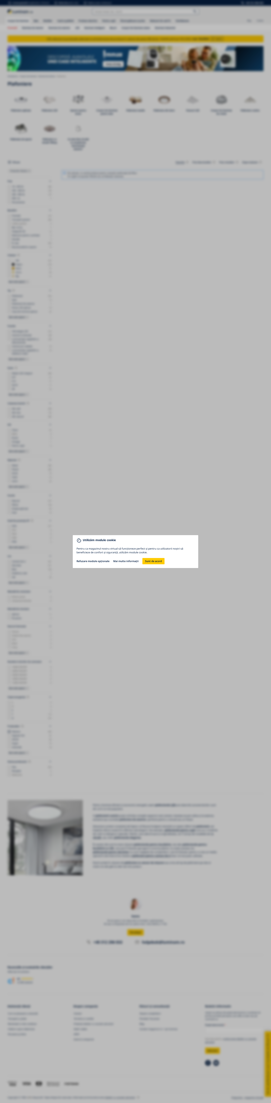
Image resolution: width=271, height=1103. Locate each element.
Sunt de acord (153, 561)
